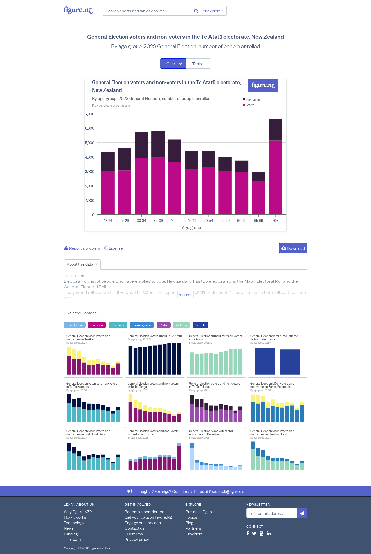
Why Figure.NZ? (78, 511)
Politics (117, 324)
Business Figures (201, 511)
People (97, 324)
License (115, 248)
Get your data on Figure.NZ (148, 517)
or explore (212, 10)
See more (185, 295)
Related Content (81, 312)
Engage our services (143, 522)
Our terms (134, 533)
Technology (74, 522)
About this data (80, 264)
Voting (181, 324)
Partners (193, 528)
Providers (194, 533)
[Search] (196, 11)
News (69, 528)
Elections (74, 324)
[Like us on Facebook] (247, 533)
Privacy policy (137, 539)
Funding (71, 533)
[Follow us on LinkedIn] (269, 533)
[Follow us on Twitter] (254, 533)
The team (72, 539)
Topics (191, 517)
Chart (171, 63)
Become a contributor (144, 511)
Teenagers (141, 324)
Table (197, 63)
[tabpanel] (185, 155)
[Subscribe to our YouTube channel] (261, 533)
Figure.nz (78, 10)
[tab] (173, 63)
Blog (189, 522)
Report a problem (84, 248)
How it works (75, 517)
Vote (163, 324)
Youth (200, 324)
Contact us (134, 528)
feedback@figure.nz (227, 491)
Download (295, 248)
